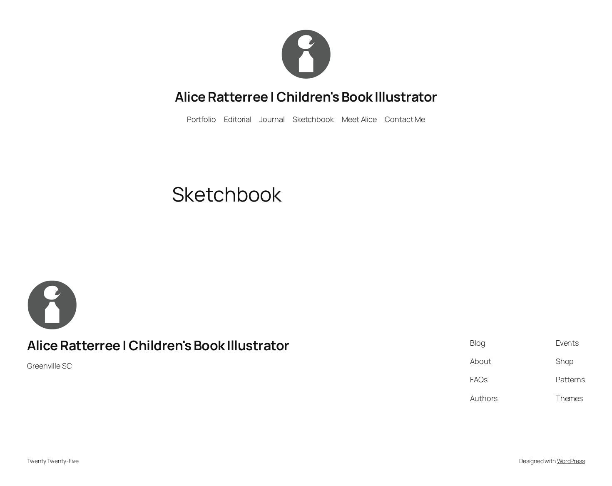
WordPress (571, 461)
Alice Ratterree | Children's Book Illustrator (306, 96)
